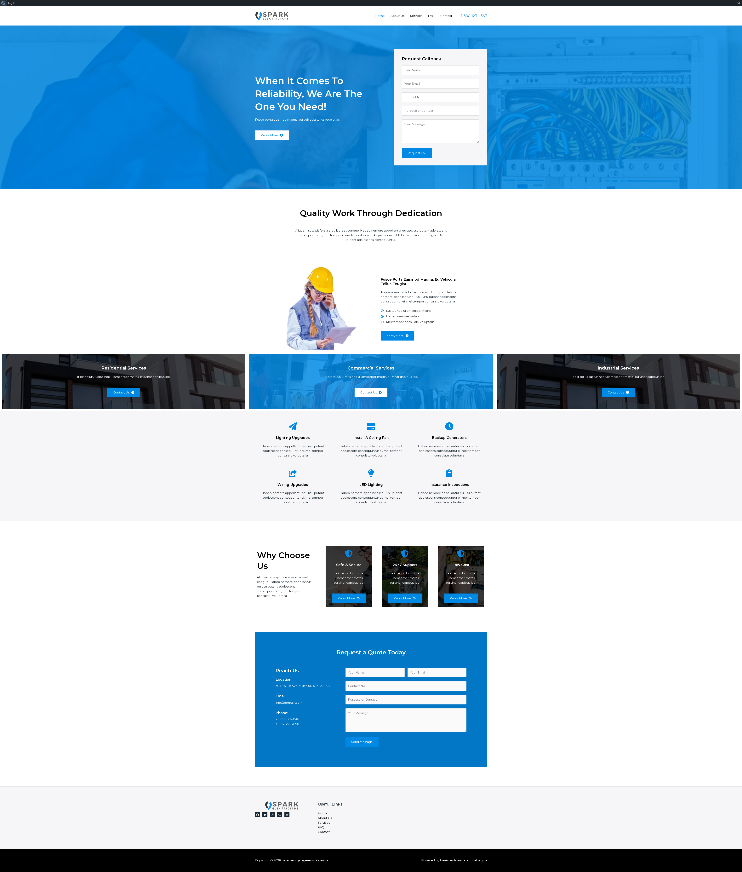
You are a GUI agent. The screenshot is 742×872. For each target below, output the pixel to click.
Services (416, 16)
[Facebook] (257, 814)
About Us (397, 16)
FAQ (431, 16)
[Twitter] (264, 814)
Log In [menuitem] (11, 3)
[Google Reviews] (279, 814)
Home (380, 16)
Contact (446, 16)
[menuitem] (3, 3)
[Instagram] (272, 814)
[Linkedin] (286, 814)
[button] (473, 16)
